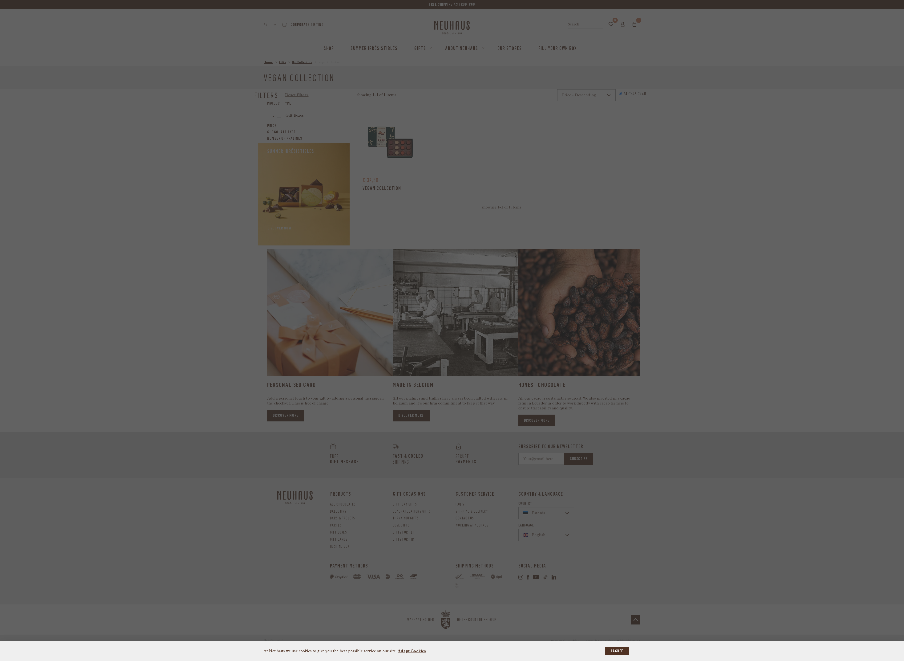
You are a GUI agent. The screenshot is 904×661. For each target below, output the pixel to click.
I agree (617, 651)
